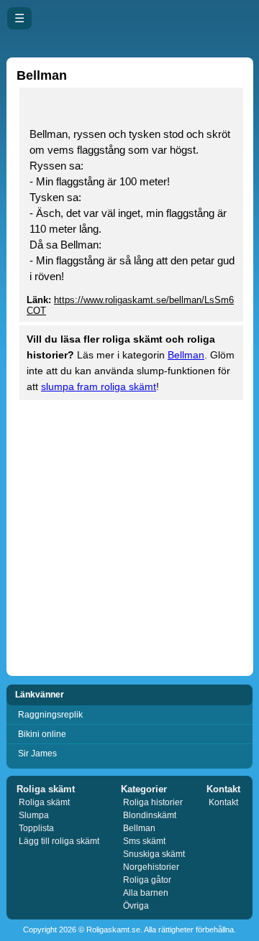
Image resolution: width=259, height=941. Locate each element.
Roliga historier (153, 802)
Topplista (36, 828)
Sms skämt (144, 841)
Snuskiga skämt (154, 854)
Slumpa (34, 815)
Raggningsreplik (50, 715)
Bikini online (42, 734)
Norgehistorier (151, 867)
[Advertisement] (129, 536)
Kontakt (223, 802)
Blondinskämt (149, 815)
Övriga (136, 905)
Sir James (37, 753)
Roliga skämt (44, 802)
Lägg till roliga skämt (59, 841)
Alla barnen (145, 893)
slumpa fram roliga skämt (98, 386)
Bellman (186, 355)
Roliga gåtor (147, 880)
